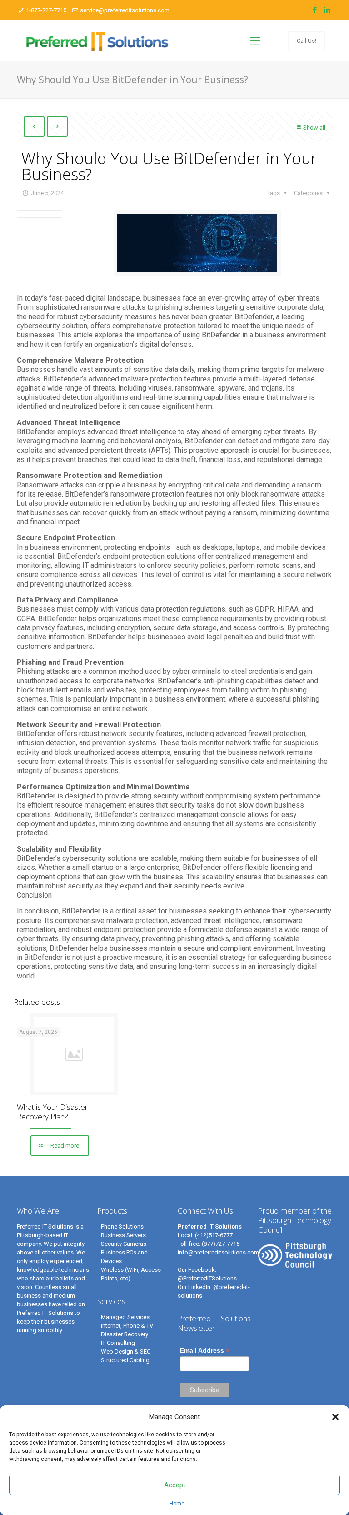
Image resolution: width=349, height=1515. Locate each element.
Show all (314, 127)
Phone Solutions (122, 1226)
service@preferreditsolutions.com (125, 10)
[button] (335, 1416)
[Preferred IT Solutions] (97, 40)
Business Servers (123, 1235)
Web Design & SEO (126, 1351)
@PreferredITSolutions (207, 1278)
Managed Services (125, 1317)
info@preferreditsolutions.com (218, 1252)
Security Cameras (123, 1243)
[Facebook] (315, 10)
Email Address (204, 1350)
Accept (174, 1485)
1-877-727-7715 (46, 10)
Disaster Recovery (124, 1334)
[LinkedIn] (327, 10)
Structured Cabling (125, 1360)
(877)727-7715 (220, 1243)
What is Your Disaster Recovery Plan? (52, 1112)
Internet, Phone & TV (127, 1325)
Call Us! (306, 40)
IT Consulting (118, 1342)
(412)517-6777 (214, 1235)
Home (177, 1503)
